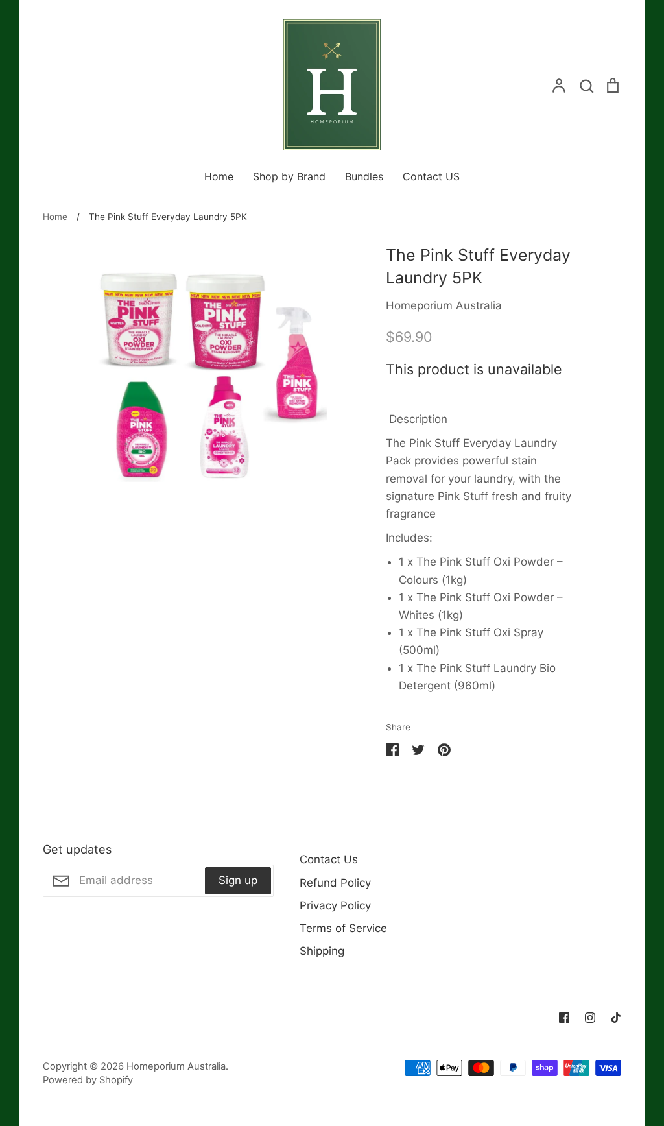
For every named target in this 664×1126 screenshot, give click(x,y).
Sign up (238, 880)
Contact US (431, 176)
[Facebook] (564, 1018)
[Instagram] (590, 1018)
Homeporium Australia (444, 305)
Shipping (322, 950)
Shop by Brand (289, 176)
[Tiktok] (616, 1018)
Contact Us (329, 859)
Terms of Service (343, 928)
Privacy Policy (335, 905)
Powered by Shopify (88, 1080)
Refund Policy (335, 882)
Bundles (364, 176)
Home (218, 176)
